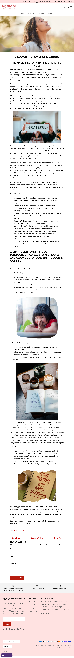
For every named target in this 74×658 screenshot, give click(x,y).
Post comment (17, 577)
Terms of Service (67, 645)
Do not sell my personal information (63, 647)
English (68, 1)
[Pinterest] (18, 629)
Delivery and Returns (41, 645)
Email (11, 556)
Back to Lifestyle (37, 538)
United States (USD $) (60, 1)
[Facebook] (6, 629)
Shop (22, 13)
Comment (13, 564)
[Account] (64, 7)
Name (12, 549)
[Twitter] (4, 629)
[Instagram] (9, 629)
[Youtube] (12, 629)
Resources (50, 13)
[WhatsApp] (20, 629)
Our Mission (31, 13)
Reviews (41, 13)
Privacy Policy (50, 645)
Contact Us (33, 608)
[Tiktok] (15, 629)
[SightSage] (9, 6)
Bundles (32, 602)
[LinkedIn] (23, 629)
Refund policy (58, 645)
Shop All (32, 605)
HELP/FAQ (33, 612)
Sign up (7, 624)
